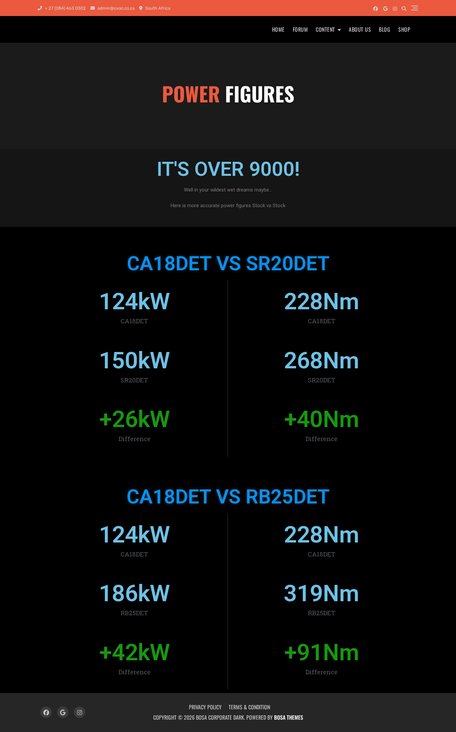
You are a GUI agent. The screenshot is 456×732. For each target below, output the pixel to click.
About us (360, 29)
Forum (300, 29)
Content (325, 29)
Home (278, 29)
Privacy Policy (205, 707)
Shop (404, 29)
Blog (384, 29)
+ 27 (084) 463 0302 (65, 8)
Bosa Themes (288, 717)
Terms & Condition (249, 707)
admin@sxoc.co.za (115, 8)
